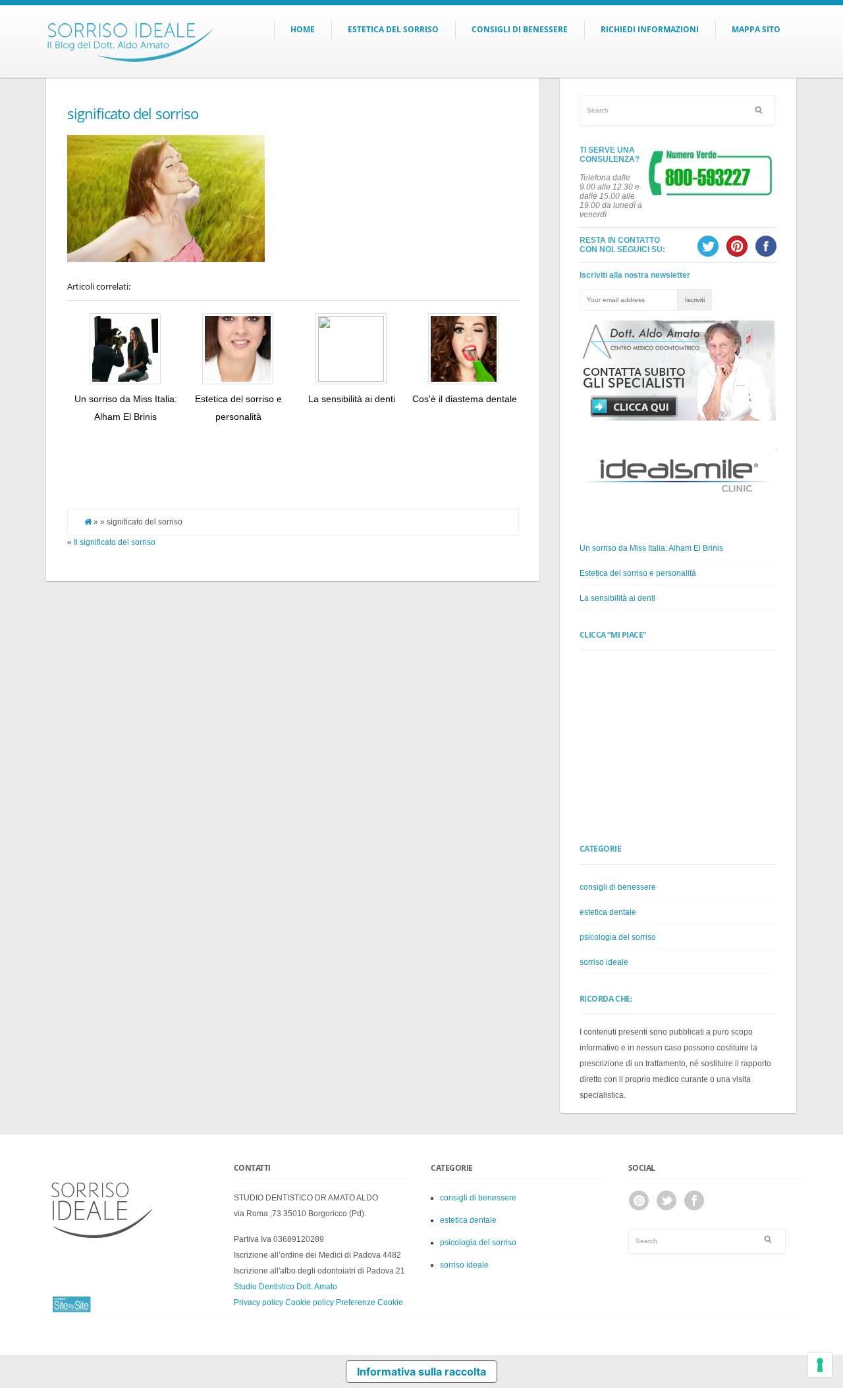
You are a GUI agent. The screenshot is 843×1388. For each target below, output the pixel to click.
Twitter (666, 1200)
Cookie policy (309, 1302)
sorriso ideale (604, 962)
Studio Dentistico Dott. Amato (285, 1286)
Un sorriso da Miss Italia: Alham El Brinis (651, 548)
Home (302, 29)
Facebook (694, 1200)
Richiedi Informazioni (650, 29)
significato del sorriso (133, 113)
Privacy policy (258, 1302)
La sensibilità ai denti (351, 399)
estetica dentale (608, 912)
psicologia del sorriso (618, 937)
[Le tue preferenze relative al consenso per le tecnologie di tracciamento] (819, 1364)
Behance (638, 1200)
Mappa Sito (756, 29)
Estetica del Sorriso (393, 29)
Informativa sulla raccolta (421, 1371)
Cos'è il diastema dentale (464, 399)
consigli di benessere (618, 887)
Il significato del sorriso (114, 542)
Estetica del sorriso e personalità (638, 573)
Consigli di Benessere (520, 29)
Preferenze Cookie (369, 1302)
